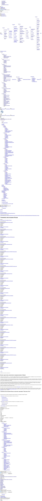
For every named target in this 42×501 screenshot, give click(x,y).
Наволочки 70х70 (4, 404)
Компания (1, 480)
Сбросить (5, 421)
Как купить (5, 187)
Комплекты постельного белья (15, 215)
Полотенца (1, 215)
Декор (12, 213)
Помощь (1, 485)
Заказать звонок (2, 119)
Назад (4, 125)
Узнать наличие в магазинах (4, 226)
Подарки (6, 158)
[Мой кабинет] (0, 116)
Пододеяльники (3, 405)
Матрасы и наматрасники (7, 215)
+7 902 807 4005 (2, 7)
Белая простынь (4, 397)
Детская (6, 149)
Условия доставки (2, 486)
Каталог (5, 126)
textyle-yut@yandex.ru (4, 206)
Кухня (6, 134)
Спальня (6, 140)
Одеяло (23, 215)
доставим (1, 389)
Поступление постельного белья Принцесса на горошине (8, 476)
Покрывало (30, 215)
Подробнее (1, 227)
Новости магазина (3, 472)
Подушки (20, 215)
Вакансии (1, 482)
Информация (2, 484)
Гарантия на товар (2, 487)
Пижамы (28, 215)
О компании (5, 193)
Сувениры (25, 215)
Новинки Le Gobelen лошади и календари (6, 479)
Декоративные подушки (35, 215)
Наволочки (2, 401)
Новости (1, 481)
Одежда (6, 172)
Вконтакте (4, 208)
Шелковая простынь (5, 398)
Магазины (1, 483)
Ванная (6, 128)
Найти (1, 500)
